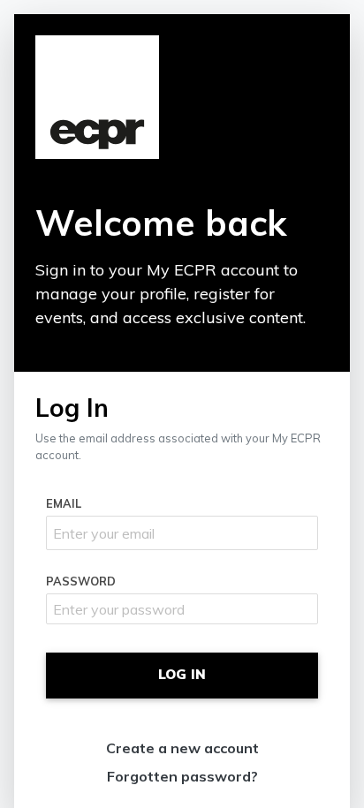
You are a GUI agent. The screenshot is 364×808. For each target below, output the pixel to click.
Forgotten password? (182, 776)
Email (63, 503)
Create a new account (182, 748)
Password (81, 581)
